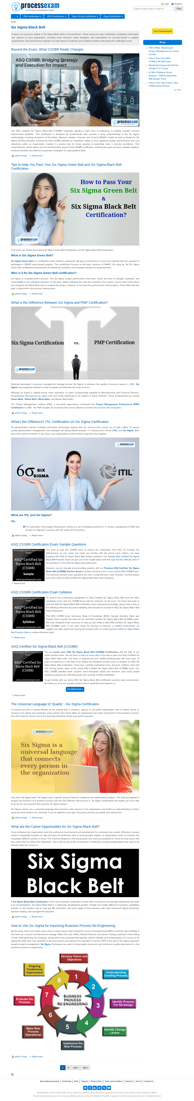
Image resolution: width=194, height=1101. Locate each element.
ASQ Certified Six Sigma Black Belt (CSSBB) (44, 646)
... (15, 16)
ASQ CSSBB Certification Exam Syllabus (41, 592)
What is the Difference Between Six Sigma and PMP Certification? (59, 302)
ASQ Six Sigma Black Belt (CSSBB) (86, 652)
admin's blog (21, 155)
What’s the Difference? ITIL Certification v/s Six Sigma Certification (60, 422)
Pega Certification (112, 16)
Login (166, 4)
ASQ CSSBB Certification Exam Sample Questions (48, 544)
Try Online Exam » (75, 689)
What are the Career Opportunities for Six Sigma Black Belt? (55, 826)
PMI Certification (31, 16)
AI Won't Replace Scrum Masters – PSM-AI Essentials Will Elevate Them (163, 75)
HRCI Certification (55, 16)
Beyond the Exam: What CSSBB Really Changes (47, 49)
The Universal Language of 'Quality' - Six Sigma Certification (55, 704)
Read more (37, 155)
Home (13, 22)
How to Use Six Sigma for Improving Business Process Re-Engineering (63, 926)
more (179, 90)
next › (76, 1067)
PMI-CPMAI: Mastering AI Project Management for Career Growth (164, 51)
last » (85, 1067)
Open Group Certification (84, 16)
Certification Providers (101, 1096)
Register (178, 4)
